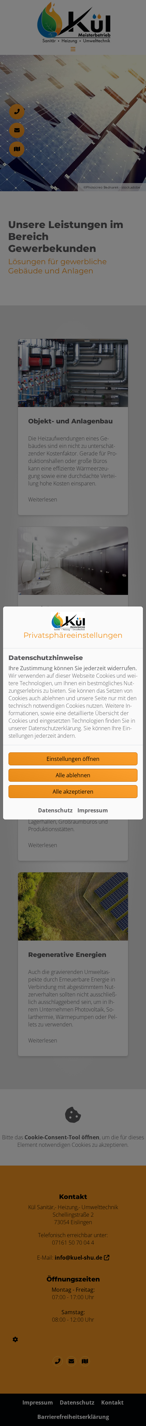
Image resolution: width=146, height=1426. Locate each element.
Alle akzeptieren (73, 791)
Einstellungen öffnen (73, 759)
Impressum (92, 810)
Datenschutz (55, 810)
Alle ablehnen (73, 775)
